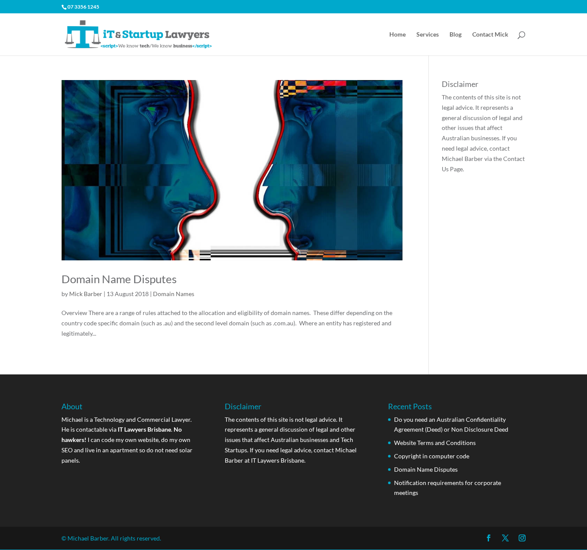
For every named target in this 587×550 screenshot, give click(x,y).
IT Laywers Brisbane (277, 460)
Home (397, 34)
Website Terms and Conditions (435, 442)
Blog (455, 34)
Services (427, 34)
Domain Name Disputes (119, 279)
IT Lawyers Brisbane (144, 429)
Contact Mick (490, 34)
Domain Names (173, 293)
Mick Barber (85, 293)
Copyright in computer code (431, 456)
